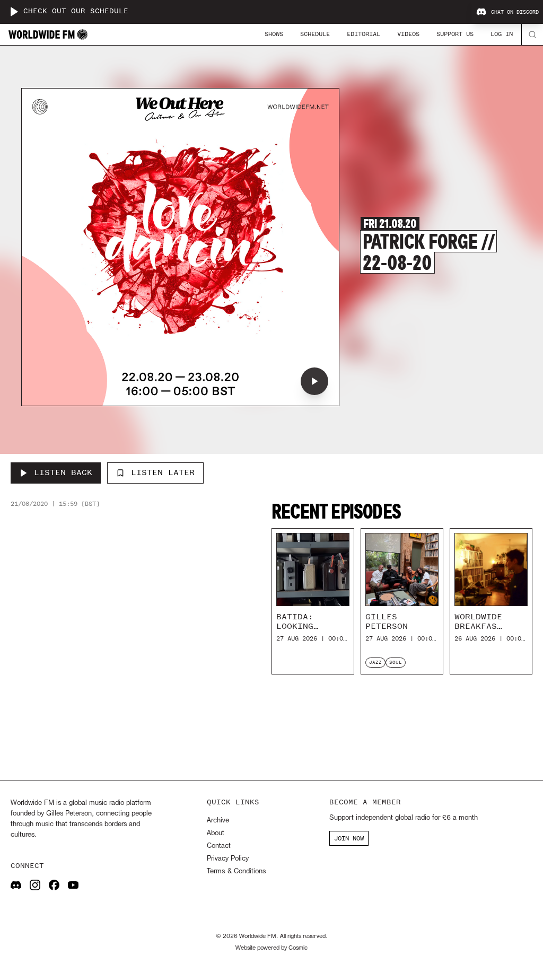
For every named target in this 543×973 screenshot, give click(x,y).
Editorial (363, 34)
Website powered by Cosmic (271, 948)
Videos (408, 34)
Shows (274, 34)
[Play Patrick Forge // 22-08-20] (314, 381)
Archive (218, 820)
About (215, 833)
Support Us (455, 34)
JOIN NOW (349, 838)
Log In (502, 34)
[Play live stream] (13, 11)
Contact (219, 846)
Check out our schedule (75, 11)
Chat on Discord (515, 12)
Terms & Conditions (236, 871)
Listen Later (163, 472)
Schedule (315, 34)
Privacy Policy (228, 859)
